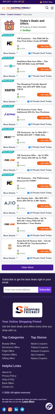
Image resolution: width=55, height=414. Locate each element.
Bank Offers (8, 383)
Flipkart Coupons (39, 347)
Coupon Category (14, 14)
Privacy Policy (9, 376)
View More (27, 267)
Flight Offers (8, 351)
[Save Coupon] (18, 46)
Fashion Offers (9, 354)
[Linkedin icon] (17, 409)
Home (2, 14)
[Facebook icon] (4, 409)
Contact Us (7, 387)
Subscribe (44, 289)
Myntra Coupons (39, 344)
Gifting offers (8, 358)
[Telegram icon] (23, 409)
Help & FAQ (8, 379)
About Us (6, 372)
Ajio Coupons (38, 354)
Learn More (28, 401)
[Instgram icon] (11, 409)
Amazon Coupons (40, 351)
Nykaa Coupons (39, 358)
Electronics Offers (11, 347)
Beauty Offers (9, 344)
